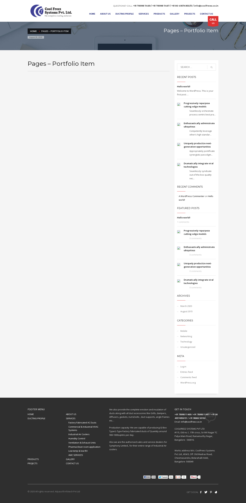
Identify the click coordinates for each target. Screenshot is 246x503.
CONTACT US (72, 463)
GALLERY (70, 459)
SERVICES (70, 418)
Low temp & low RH (78, 450)
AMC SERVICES (75, 455)
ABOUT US (71, 414)
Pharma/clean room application (84, 446)
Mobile (183, 330)
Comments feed (188, 377)
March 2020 (186, 306)
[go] (211, 67)
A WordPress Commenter (191, 196)
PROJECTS (32, 463)
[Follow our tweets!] (205, 492)
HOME (31, 414)
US (213, 21)
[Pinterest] (210, 492)
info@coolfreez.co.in (191, 421)
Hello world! (183, 86)
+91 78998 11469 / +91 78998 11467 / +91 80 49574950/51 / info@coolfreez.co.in (175, 6)
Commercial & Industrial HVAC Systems (83, 428)
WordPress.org (188, 382)
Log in (183, 366)
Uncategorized (187, 346)
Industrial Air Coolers (79, 434)
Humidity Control (76, 438)
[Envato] (215, 492)
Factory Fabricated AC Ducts (82, 422)
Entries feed (186, 371)
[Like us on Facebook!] (200, 492)
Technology (186, 341)
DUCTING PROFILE (36, 418)
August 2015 (186, 311)
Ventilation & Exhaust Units (82, 442)
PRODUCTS (33, 459)
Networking (186, 336)
